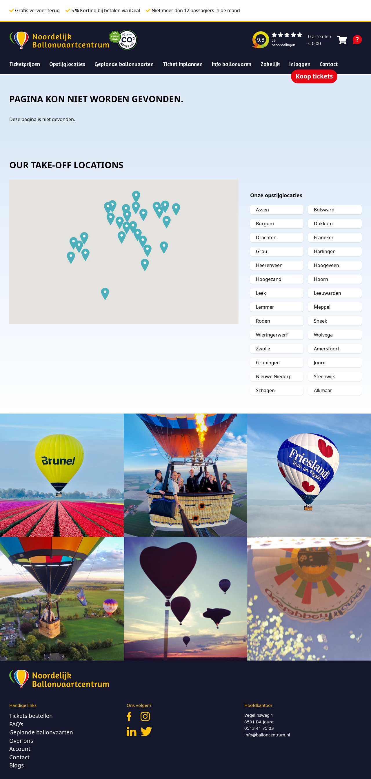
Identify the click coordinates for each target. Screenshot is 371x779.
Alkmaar (323, 390)
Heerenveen (269, 265)
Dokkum (323, 223)
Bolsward (324, 209)
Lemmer (265, 307)
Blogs (16, 765)
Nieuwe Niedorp (274, 376)
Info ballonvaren (231, 64)
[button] (166, 222)
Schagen (265, 390)
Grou (261, 251)
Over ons (21, 741)
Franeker (324, 237)
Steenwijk (324, 376)
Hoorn (321, 279)
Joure (319, 362)
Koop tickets (314, 76)
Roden (263, 321)
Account (19, 749)
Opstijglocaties (67, 64)
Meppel (322, 307)
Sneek (320, 321)
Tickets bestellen (31, 716)
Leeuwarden (327, 293)
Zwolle (263, 348)
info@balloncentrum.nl (267, 735)
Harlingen (325, 251)
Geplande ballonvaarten (124, 64)
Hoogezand (268, 279)
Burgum (265, 223)
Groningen (268, 362)
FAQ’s (16, 724)
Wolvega (323, 335)
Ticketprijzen (24, 64)
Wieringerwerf (272, 335)
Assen (262, 209)
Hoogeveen (326, 265)
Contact (329, 64)
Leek (261, 293)
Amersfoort (326, 348)
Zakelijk (270, 64)
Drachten (266, 237)
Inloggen (299, 64)
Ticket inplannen (183, 64)
